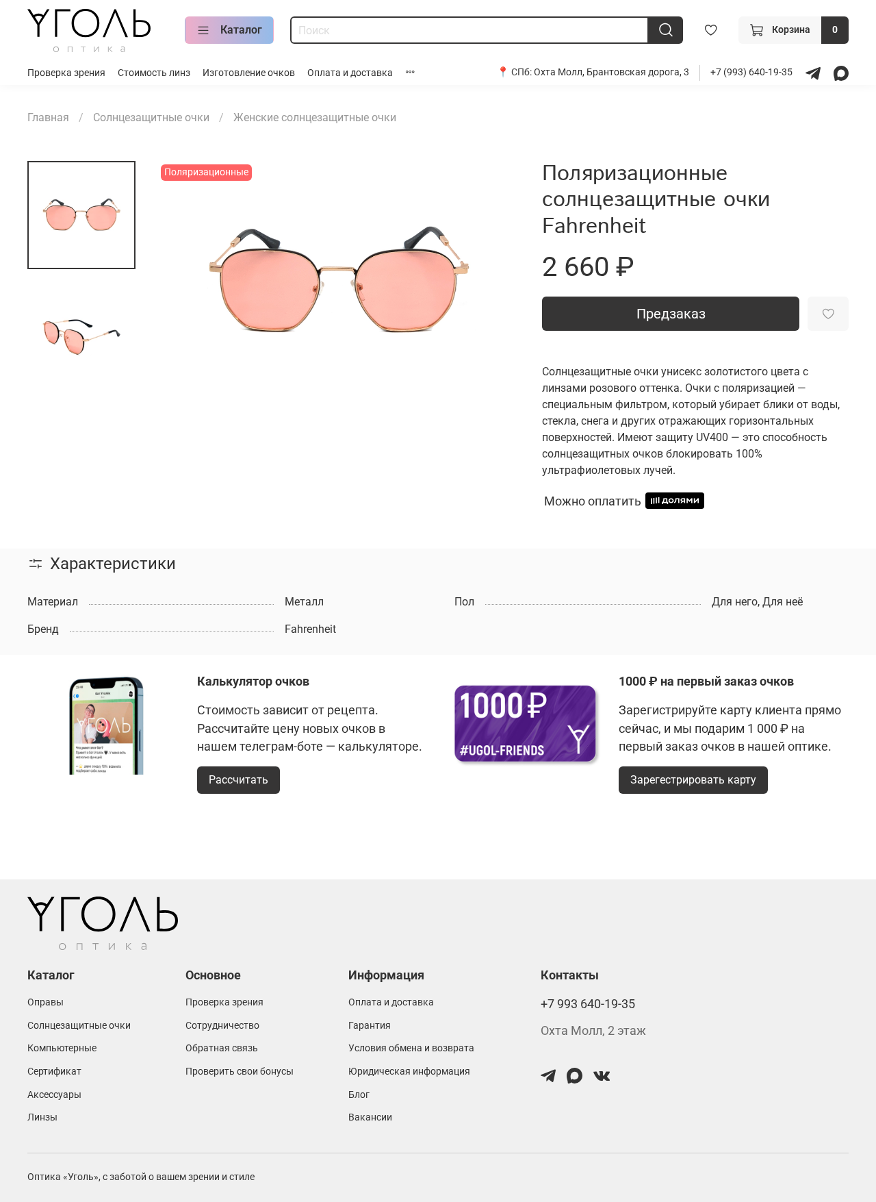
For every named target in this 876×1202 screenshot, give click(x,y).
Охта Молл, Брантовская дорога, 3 (611, 72)
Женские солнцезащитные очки (314, 117)
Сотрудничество (222, 1025)
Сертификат (54, 1071)
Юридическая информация (409, 1071)
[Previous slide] (184, 281)
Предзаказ (671, 313)
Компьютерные (61, 1048)
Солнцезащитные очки (151, 117)
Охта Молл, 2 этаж (593, 1031)
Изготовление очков (249, 73)
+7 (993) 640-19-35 (752, 72)
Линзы (42, 1117)
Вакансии (370, 1117)
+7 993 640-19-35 (588, 1004)
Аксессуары (54, 1095)
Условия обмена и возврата (411, 1048)
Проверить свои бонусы (239, 1071)
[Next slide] (492, 281)
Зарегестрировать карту (693, 779)
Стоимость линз (154, 73)
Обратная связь (221, 1048)
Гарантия (369, 1025)
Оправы (45, 1002)
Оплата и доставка (350, 73)
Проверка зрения (66, 73)
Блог (359, 1095)
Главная (48, 117)
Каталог (241, 29)
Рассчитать (238, 779)
